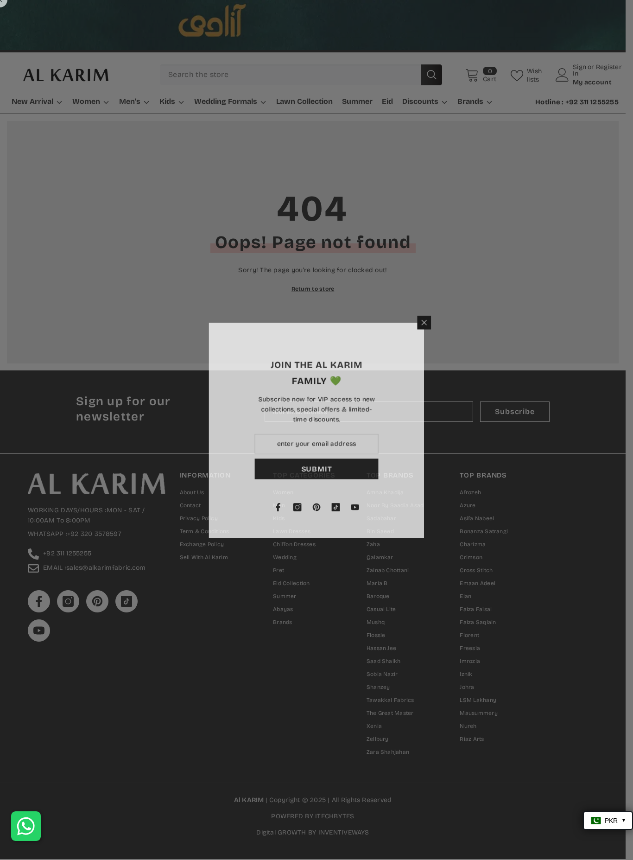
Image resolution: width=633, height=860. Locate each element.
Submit (340, 469)
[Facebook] (301, 508)
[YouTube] (379, 508)
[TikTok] (360, 508)
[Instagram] (321, 508)
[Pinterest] (340, 508)
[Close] (449, 321)
